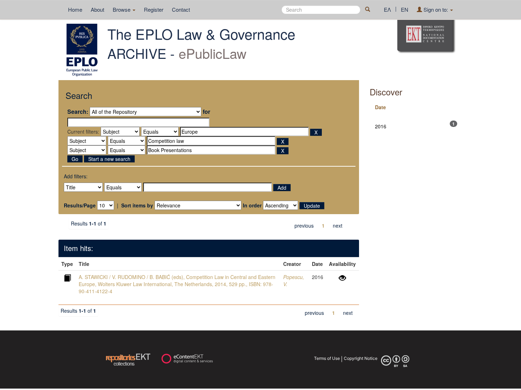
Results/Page (80, 205)
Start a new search (109, 158)
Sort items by (137, 205)
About (97, 9)
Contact (181, 9)
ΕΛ (387, 9)
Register (153, 9)
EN (404, 9)
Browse (122, 9)
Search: (77, 112)
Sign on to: (435, 9)
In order (252, 205)
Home (75, 9)
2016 (380, 126)
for (206, 112)
